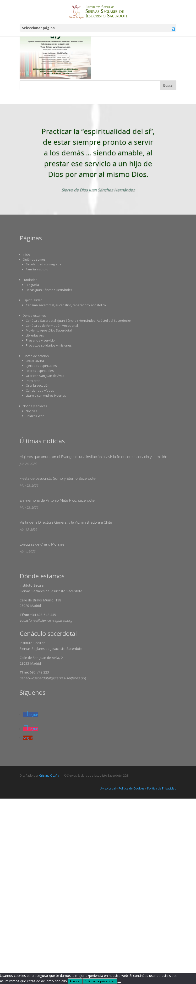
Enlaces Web (35, 416)
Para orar (33, 381)
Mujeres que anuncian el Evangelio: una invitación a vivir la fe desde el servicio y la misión (93, 457)
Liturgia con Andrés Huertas (46, 395)
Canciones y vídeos (40, 390)
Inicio (26, 254)
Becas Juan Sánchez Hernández (49, 290)
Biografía (32, 285)
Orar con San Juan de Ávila (45, 376)
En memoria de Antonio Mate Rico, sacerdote (57, 500)
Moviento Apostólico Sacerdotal (49, 330)
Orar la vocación (37, 385)
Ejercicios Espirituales (41, 365)
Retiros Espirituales (40, 370)
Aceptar (75, 981)
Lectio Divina (35, 360)
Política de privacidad (100, 981)
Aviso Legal (108, 788)
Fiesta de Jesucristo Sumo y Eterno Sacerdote (58, 478)
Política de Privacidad (161, 788)
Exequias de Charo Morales (42, 544)
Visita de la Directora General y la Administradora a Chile (66, 522)
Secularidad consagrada (43, 264)
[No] (119, 982)
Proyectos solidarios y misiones (49, 345)
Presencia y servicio (40, 340)
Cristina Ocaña (49, 776)
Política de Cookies (131, 788)
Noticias (31, 411)
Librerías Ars (35, 335)
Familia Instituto (37, 269)
